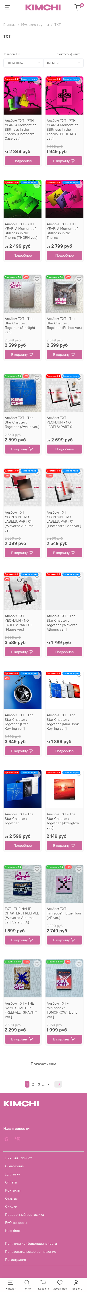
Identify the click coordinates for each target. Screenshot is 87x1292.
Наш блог (13, 1230)
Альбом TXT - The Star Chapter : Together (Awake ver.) (22, 422)
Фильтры (52, 63)
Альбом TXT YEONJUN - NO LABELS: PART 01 (60, 422)
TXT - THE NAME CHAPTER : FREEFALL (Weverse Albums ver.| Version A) (22, 915)
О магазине (14, 1166)
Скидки (11, 1206)
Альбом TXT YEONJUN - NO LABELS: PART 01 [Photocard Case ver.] (64, 519)
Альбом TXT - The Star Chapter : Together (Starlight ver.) (20, 325)
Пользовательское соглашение (30, 1251)
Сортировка (15, 63)
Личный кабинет (18, 1158)
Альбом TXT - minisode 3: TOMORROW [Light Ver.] (62, 1010)
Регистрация (15, 1259)
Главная (9, 24)
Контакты (13, 1190)
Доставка (12, 1174)
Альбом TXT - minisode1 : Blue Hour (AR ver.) (64, 913)
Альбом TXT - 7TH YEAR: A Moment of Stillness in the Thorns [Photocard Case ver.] (20, 129)
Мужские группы (35, 24)
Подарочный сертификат (25, 1214)
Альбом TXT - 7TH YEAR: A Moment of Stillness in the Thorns (62, 231)
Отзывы (11, 1198)
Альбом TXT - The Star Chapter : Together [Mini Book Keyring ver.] (63, 722)
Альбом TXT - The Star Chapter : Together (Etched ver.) (64, 323)
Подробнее (22, 161)
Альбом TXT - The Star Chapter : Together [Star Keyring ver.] (19, 722)
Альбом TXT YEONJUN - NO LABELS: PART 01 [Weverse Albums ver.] (19, 521)
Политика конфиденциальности (31, 1243)
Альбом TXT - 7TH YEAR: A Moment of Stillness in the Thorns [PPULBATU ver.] (62, 129)
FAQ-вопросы (16, 1222)
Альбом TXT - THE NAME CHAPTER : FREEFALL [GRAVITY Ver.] (21, 1010)
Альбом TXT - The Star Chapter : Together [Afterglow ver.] (63, 821)
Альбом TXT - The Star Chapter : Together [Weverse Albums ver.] (62, 623)
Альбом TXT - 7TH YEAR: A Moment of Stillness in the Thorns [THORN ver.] (21, 231)
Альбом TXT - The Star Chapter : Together (19, 818)
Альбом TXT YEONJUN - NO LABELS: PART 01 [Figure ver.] (18, 623)
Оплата (11, 1182)
